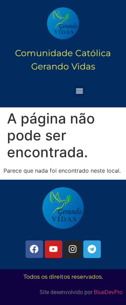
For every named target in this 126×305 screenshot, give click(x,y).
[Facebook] (34, 249)
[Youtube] (53, 249)
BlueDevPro (108, 292)
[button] (79, 91)
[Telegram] (92, 249)
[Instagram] (73, 249)
